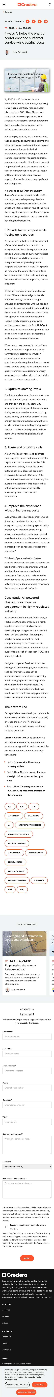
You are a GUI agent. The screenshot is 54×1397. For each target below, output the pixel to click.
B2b (10, 806)
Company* (7, 1100)
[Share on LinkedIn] (28, 21)
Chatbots (39, 880)
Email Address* (9, 1066)
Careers (5, 1343)
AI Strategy (13, 816)
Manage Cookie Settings (17, 1385)
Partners (5, 1316)
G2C (22, 890)
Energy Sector (15, 862)
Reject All (39, 1385)
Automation (14, 853)
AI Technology (36, 853)
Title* (5, 1117)
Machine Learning (16, 843)
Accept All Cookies (26, 1392)
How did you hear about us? (15, 1178)
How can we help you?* (13, 1134)
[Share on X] (34, 21)
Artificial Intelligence (30, 825)
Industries (6, 1310)
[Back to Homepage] (27, 4)
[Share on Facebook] (40, 21)
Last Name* (7, 1049)
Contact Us (6, 1350)
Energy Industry (16, 871)
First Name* (8, 1031)
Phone (5, 1083)
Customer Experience (18, 834)
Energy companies (17, 880)
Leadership (6, 1337)
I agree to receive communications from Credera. (28, 1227)
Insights (5, 1323)
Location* (7, 1162)
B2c (21, 806)
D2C (34, 806)
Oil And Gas (33, 816)
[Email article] (46, 21)
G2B (10, 890)
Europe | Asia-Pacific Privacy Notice (16, 1363)
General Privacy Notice (14, 1377)
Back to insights (16, 21)
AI (9, 825)
